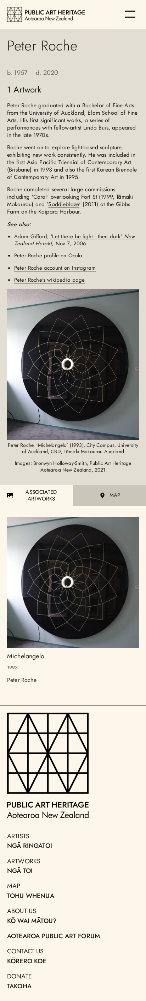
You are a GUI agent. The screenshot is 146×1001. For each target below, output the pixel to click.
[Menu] (130, 14)
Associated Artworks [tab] (41, 495)
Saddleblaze (63, 204)
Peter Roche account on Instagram (55, 268)
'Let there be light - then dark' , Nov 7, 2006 (74, 240)
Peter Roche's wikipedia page (49, 280)
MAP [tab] (115, 495)
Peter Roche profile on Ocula (48, 255)
